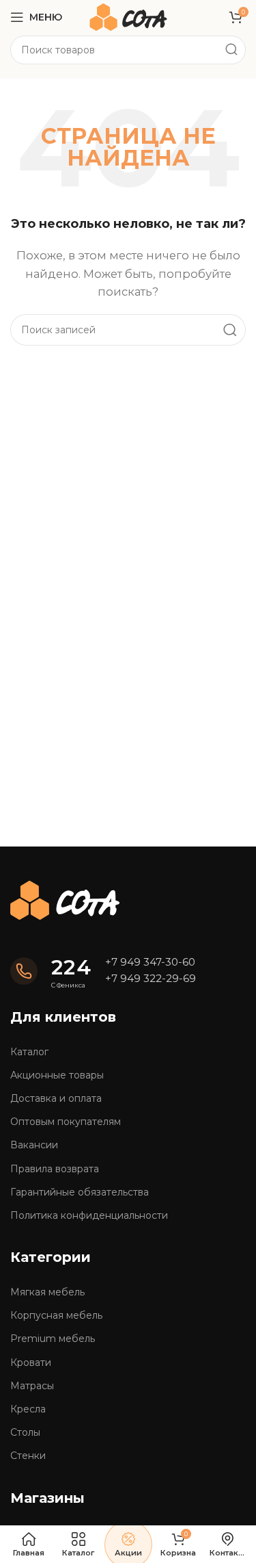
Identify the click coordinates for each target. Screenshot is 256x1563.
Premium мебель (52, 1338)
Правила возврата (54, 1169)
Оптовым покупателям (65, 1121)
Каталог (29, 1052)
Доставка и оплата (56, 1098)
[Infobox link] (50, 971)
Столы (25, 1432)
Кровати (30, 1362)
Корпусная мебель (56, 1315)
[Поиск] (231, 50)
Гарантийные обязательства (79, 1192)
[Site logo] (128, 16)
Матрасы (32, 1386)
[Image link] (64, 898)
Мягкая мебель (47, 1292)
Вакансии (34, 1145)
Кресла (28, 1409)
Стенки (28, 1455)
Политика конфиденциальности (89, 1215)
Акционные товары (57, 1075)
